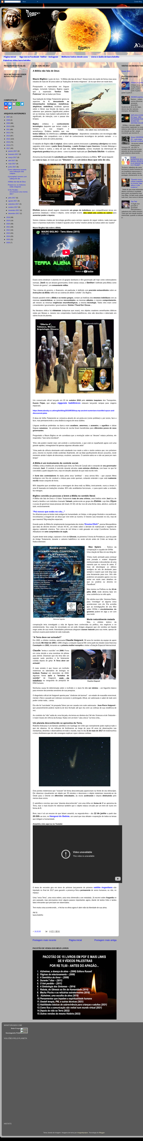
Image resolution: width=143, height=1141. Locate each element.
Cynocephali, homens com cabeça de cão (17, 177)
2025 (8, 239)
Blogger (102, 1132)
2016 (8, 145)
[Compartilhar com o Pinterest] (59, 931)
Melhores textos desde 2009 (75, 57)
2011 (8, 129)
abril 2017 (12, 160)
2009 (8, 123)
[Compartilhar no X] (54, 931)
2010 (8, 126)
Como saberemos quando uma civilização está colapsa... (17, 171)
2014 (8, 139)
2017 (8, 148)
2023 (8, 233)
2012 (8, 132)
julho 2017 (12, 198)
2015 (8, 142)
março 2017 (12, 157)
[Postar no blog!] (52, 931)
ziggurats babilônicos (69, 403)
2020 (8, 224)
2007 (8, 117)
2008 (8, 120)
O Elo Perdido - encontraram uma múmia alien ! (17, 192)
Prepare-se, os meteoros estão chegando (17, 186)
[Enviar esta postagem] (46, 931)
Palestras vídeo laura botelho (16, 61)
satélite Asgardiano (103, 887)
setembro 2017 (13, 204)
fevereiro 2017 (13, 154)
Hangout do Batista (59, 816)
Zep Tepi (134, 201)
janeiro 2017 (13, 151)
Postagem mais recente (44, 940)
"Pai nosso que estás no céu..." (49, 511)
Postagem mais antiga (105, 940)
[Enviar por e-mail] (50, 931)
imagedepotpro (82, 1132)
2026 (8, 242)
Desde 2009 (126, 71)
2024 (8, 236)
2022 (8, 230)
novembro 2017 (14, 210)
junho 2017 (12, 167)
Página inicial (10, 57)
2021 (8, 227)
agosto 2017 (13, 201)
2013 (8, 136)
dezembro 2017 (14, 213)
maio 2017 (12, 164)
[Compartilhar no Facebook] (57, 931)
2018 (8, 217)
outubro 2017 (13, 207)
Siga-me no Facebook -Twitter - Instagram (38, 57)
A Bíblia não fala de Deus (17, 182)
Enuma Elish (91, 524)
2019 (8, 220)
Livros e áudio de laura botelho (105, 57)
